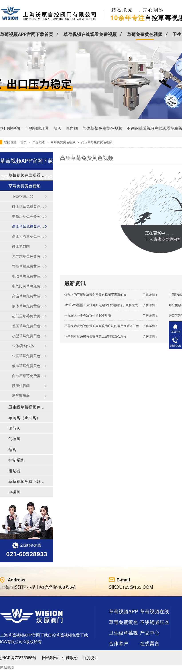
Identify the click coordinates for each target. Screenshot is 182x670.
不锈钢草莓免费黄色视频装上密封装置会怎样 (95, 336)
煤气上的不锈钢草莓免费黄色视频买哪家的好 (95, 294)
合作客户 (118, 643)
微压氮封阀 (21, 246)
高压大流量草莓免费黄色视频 (28, 236)
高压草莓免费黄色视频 (96, 142)
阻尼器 (14, 470)
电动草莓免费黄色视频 (28, 276)
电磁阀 (14, 492)
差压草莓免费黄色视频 (28, 325)
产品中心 (149, 632)
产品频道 (39, 142)
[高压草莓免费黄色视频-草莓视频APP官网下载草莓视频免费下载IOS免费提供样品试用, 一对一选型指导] (48, 20)
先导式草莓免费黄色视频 (28, 256)
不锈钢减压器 (37, 128)
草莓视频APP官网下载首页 (26, 34)
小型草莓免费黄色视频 (28, 335)
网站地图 (7, 667)
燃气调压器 (21, 395)
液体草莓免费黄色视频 (28, 305)
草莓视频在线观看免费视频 (90, 34)
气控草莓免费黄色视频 (28, 266)
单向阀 (72, 128)
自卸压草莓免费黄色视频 (28, 375)
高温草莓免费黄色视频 (28, 295)
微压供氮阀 (21, 385)
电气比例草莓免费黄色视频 (28, 286)
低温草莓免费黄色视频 (28, 365)
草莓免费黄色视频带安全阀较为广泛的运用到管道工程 (101, 325)
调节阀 (14, 428)
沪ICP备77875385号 (18, 657)
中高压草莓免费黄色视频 (28, 216)
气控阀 (14, 439)
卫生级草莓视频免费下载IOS (26, 407)
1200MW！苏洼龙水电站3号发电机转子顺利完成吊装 (104, 305)
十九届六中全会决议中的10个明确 (87, 315)
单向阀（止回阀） (24, 417)
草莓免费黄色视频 (144, 34)
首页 (24, 142)
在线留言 (149, 643)
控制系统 (16, 460)
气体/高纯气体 (23, 345)
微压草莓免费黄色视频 (28, 206)
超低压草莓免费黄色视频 (28, 315)
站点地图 (118, 653)
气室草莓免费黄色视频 (28, 355)
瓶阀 (57, 128)
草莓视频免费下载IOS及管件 (26, 481)
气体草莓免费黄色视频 (102, 128)
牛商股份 (70, 657)
